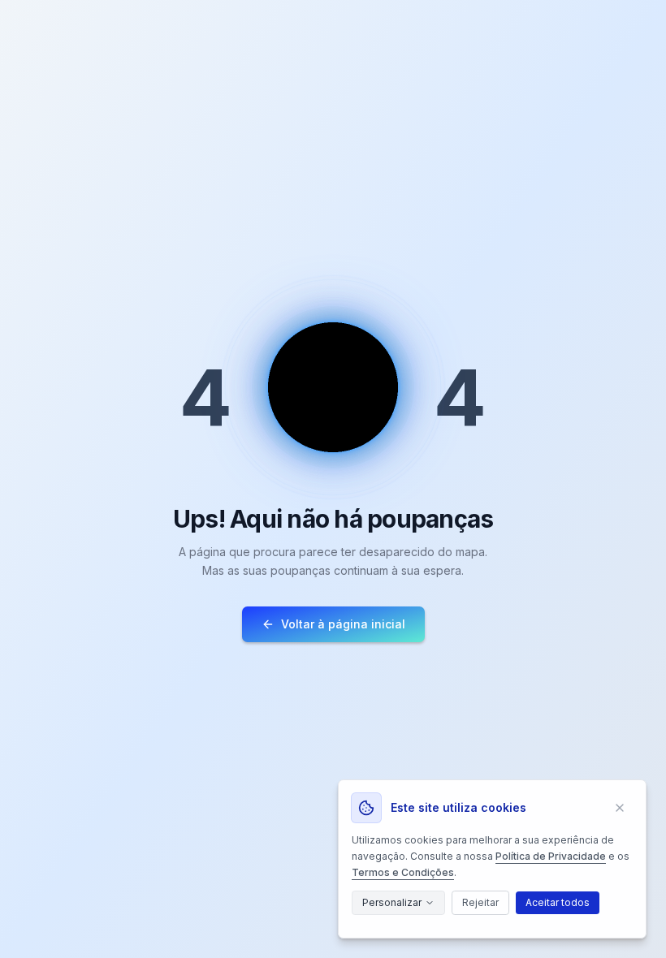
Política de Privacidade (550, 856)
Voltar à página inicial (343, 624)
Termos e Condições (403, 872)
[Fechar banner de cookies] (620, 808)
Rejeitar (480, 902)
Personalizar (392, 902)
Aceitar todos (557, 902)
